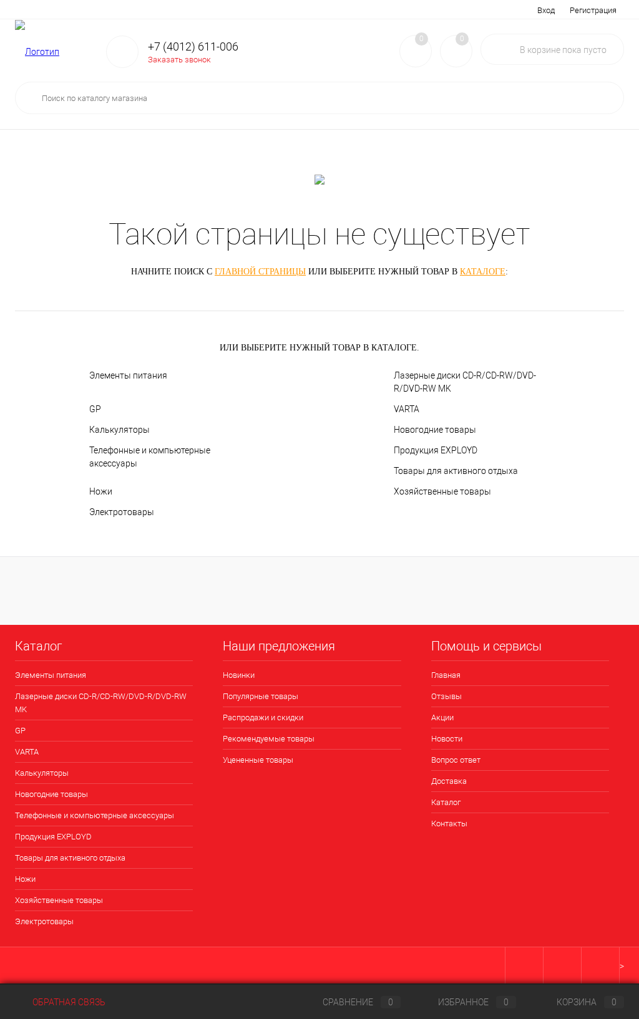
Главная (29, 9)
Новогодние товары (435, 430)
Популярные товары (260, 696)
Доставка (262, 9)
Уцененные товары (258, 760)
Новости (153, 9)
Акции (113, 9)
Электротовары (121, 512)
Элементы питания (128, 375)
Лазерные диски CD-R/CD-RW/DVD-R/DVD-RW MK (465, 382)
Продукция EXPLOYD (435, 450)
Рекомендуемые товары (269, 738)
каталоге (482, 271)
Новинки (239, 675)
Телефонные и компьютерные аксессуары (149, 456)
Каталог (308, 9)
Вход (546, 10)
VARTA (406, 409)
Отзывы (73, 9)
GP (95, 409)
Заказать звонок (179, 59)
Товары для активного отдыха (456, 471)
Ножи (100, 491)
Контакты (354, 9)
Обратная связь (68, 1002)
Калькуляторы (119, 430)
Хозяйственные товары (442, 491)
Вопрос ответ (207, 9)
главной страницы (260, 271)
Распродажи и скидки (263, 717)
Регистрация (593, 10)
